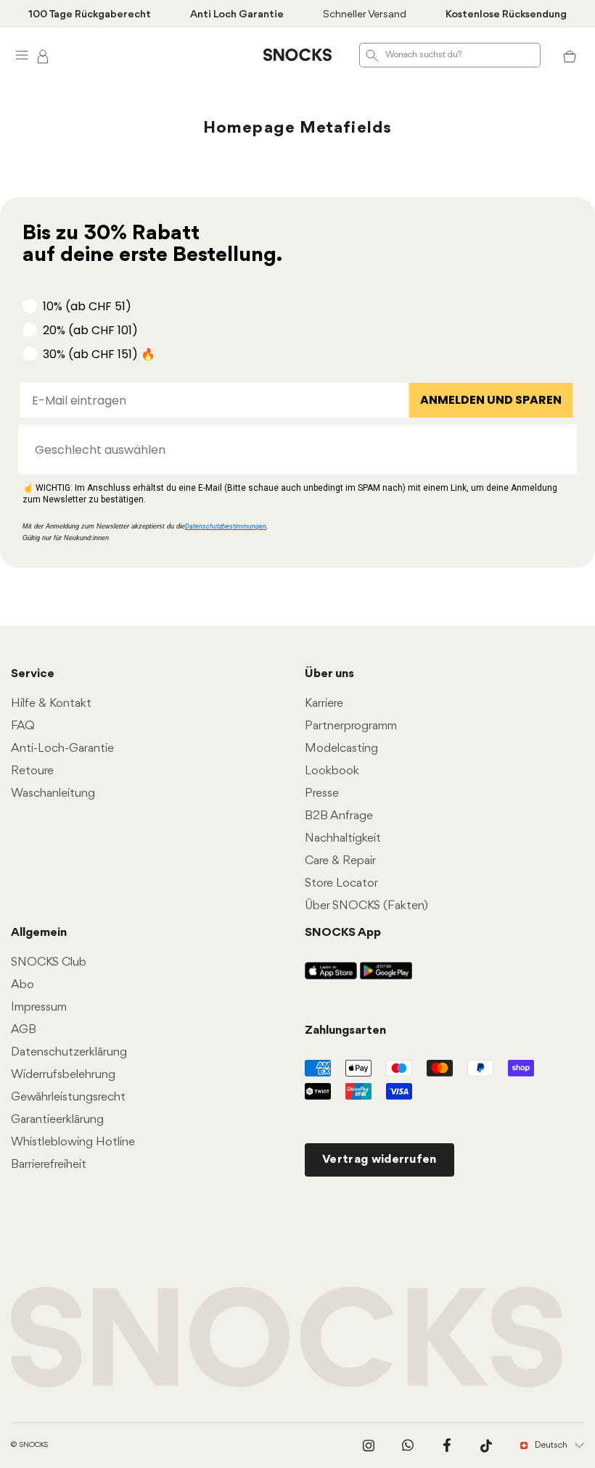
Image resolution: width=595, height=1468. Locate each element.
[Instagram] (368, 1445)
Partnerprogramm (351, 726)
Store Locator (341, 883)
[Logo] (297, 55)
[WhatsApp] (408, 1445)
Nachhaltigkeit (343, 838)
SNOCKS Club (48, 962)
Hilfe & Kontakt (51, 703)
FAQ (23, 726)
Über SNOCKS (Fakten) (366, 906)
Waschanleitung (53, 793)
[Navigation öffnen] (22, 55)
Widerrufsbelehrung (63, 1075)
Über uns (329, 674)
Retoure (32, 771)
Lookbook (332, 771)
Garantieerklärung (57, 1120)
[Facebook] (447, 1445)
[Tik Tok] (486, 1445)
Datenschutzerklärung (69, 1052)
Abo (22, 985)
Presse (322, 793)
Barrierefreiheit (48, 1164)
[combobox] (293, 449)
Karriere (324, 703)
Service (32, 674)
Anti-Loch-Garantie (62, 748)
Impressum (39, 1007)
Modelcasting (341, 748)
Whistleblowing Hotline (73, 1142)
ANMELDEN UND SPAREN (491, 399)
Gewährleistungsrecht (68, 1097)
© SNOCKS (29, 1445)
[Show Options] (558, 449)
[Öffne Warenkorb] (569, 55)
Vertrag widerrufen (379, 1159)
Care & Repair (340, 861)
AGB (23, 1030)
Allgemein (39, 932)
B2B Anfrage (339, 816)
